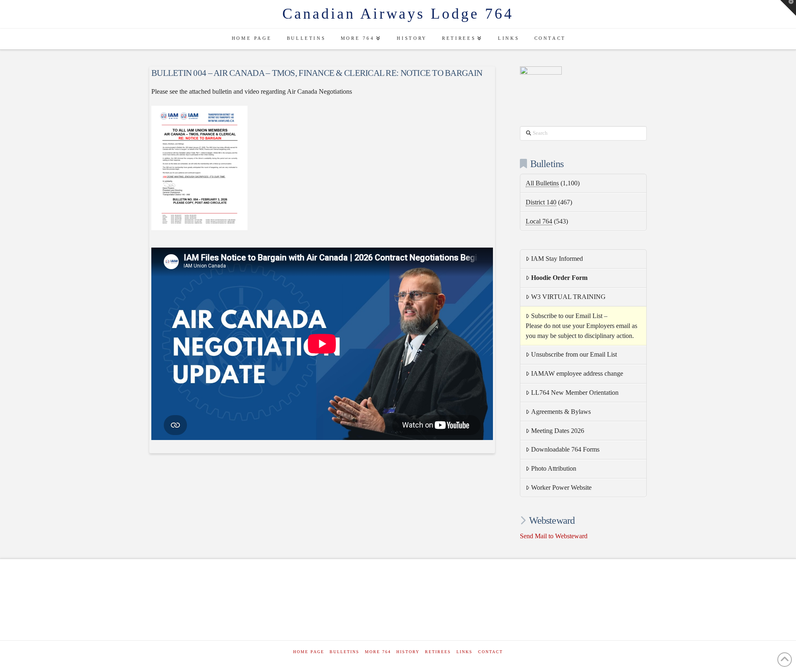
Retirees (438, 651)
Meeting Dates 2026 (557, 430)
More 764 (378, 651)
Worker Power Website (561, 487)
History (408, 651)
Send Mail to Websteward (553, 536)
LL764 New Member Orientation (575, 392)
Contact (490, 651)
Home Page (308, 651)
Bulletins (344, 651)
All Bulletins (542, 183)
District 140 (541, 202)
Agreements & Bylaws (561, 411)
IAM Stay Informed (557, 258)
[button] (788, 8)
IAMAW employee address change (577, 373)
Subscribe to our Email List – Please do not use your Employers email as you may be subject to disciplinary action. (581, 325)
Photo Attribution (553, 468)
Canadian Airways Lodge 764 (398, 13)
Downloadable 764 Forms (565, 449)
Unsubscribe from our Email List (574, 354)
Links (464, 651)
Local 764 (539, 221)
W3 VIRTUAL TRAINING (568, 296)
